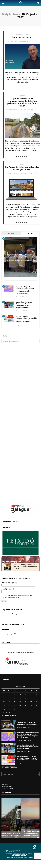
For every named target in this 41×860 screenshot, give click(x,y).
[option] (20, 818)
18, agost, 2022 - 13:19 (27, 109)
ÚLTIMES (11, 233)
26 (25, 705)
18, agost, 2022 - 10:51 (27, 173)
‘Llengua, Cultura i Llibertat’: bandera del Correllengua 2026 (20, 256)
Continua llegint (22, 88)
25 (20, 705)
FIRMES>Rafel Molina (22, 34)
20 (31, 702)
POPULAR (30, 233)
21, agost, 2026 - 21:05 (28, 260)
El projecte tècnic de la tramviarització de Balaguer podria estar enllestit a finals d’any (22, 102)
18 (20, 702)
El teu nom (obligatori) (9, 582)
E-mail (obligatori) (7, 589)
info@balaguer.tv (17, 850)
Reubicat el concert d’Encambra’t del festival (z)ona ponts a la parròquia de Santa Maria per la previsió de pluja (26, 290)
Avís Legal (4, 784)
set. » (8, 712)
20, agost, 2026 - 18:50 (22, 311)
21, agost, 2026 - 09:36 (22, 297)
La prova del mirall (22, 37)
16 (9, 702)
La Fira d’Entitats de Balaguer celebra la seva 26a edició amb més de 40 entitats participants (26, 319)
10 (14, 698)
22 (4, 705)
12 (25, 698)
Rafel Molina (13, 41)
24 (15, 705)
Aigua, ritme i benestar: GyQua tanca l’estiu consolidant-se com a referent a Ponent (24, 305)
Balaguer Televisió (13, 109)
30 (9, 709)
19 (25, 702)
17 (14, 702)
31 (14, 709)
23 (9, 705)
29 (4, 709)
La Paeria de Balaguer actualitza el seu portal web (22, 168)
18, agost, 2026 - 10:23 (22, 325)
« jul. (3, 712)
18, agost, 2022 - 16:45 (25, 41)
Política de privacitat (24, 595)
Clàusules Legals (6, 786)
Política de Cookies (7, 788)
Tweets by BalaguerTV (8, 634)
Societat (22, 95)
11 (20, 698)
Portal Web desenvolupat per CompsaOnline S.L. (20, 857)
